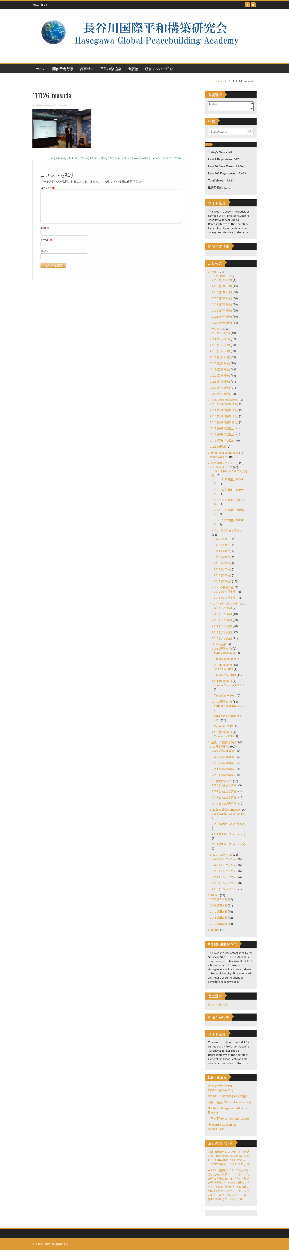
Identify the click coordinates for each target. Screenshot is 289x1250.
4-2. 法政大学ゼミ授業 (224, 604)
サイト (44, 251)
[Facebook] (247, 4)
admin (46, 105)
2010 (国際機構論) (223, 763)
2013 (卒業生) (222, 563)
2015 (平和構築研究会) (224, 416)
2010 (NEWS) (218, 911)
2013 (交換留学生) (225, 597)
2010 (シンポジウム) (224, 871)
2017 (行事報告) (222, 280)
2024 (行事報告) (222, 322)
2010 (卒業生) (222, 545)
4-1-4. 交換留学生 (223, 587)
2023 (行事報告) (222, 316)
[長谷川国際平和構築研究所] (143, 36)
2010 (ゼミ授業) (222, 620)
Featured (213, 930)
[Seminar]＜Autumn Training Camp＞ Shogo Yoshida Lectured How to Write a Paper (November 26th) (116, 158)
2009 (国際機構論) (223, 757)
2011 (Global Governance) (228, 834)
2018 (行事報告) (222, 286)
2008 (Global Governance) (228, 814)
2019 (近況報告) (220, 369)
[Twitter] (253, 4)
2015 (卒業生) (222, 575)
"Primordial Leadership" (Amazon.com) (222, 1127)
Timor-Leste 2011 (225, 695)
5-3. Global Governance (225, 809)
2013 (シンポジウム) (224, 889)
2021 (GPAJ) (218, 446)
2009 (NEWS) (218, 905)
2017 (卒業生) (222, 581)
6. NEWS (213, 895)
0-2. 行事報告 (218, 276)
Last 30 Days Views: (222, 166)
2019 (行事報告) (222, 292)
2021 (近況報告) (220, 381)
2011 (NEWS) (218, 917)
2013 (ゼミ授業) (222, 638)
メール (46, 239)
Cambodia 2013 (224, 736)
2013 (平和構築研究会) (224, 404)
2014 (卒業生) (222, 569)
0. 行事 (212, 272)
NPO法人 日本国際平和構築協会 (228, 1096)
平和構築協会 (110, 68)
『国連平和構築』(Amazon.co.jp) (228, 1118)
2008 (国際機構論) (223, 750)
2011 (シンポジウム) (224, 877)
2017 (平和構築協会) (223, 428)
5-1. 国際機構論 (219, 746)
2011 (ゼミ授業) (222, 626)
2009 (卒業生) (222, 539)
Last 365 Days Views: (222, 173)
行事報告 (87, 68)
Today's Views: (218, 152)
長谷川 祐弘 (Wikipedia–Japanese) (229, 1102)
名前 (44, 227)
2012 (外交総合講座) (224, 803)
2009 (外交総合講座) (224, 791)
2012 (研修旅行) (222, 701)
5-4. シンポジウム (221, 854)
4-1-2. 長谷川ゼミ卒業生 (227, 530)
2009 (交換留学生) (225, 591)
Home (218, 81)
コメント (47, 187)
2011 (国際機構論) (223, 769)
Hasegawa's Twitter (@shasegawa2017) (220, 1088)
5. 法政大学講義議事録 (222, 742)
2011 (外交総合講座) (224, 797)
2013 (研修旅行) (222, 732)
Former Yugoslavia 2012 (229, 705)
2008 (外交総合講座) (224, 785)
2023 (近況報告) (220, 394)
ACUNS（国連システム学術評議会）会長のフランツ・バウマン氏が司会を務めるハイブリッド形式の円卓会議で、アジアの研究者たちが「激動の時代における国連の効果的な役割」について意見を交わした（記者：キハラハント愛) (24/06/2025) (228, 1184)
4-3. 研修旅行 (218, 644)
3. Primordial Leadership (223, 453)
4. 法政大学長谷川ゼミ (222, 463)
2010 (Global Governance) (228, 824)
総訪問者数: (216, 187)
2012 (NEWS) (218, 924)
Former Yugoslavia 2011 (229, 685)
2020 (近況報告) (220, 375)
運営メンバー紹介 (159, 68)
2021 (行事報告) (222, 304)
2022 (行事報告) (222, 310)
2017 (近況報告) (220, 357)
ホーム (40, 68)
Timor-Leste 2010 (225, 675)
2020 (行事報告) (222, 298)
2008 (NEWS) (218, 899)
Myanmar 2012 (223, 726)
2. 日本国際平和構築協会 (223, 400)
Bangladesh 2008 (225, 652)
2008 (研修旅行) (222, 648)
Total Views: (216, 180)
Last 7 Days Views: (221, 159)
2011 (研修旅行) (222, 681)
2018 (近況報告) (220, 363)
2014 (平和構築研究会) (224, 410)
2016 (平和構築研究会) (224, 422)
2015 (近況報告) (220, 345)
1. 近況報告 (215, 329)
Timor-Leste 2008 (225, 659)
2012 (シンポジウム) (224, 883)
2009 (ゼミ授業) (222, 614)
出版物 (133, 68)
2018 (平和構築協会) (223, 434)
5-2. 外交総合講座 (221, 781)
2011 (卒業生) (222, 551)
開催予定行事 (63, 68)
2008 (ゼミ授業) (222, 608)
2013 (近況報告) (220, 333)
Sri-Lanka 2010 (223, 669)
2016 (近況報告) (220, 351)
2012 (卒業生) (222, 557)
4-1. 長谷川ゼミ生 (221, 467)
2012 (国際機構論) (223, 775)
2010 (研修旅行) (222, 665)
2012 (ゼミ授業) (222, 632)
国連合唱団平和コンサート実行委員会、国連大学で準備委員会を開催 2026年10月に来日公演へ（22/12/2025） (228, 1158)
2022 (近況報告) (220, 387)
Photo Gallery (218, 457)
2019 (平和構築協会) (223, 440)
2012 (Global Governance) (228, 844)
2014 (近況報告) (220, 339)
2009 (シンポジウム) (224, 865)
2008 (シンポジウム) (224, 859)
